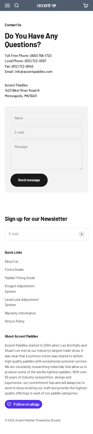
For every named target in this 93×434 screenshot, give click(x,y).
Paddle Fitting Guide (20, 278)
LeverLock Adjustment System (22, 302)
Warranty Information (20, 313)
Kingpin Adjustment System (20, 288)
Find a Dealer (14, 269)
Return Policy (15, 321)
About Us (11, 261)
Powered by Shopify (48, 420)
